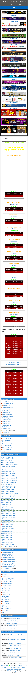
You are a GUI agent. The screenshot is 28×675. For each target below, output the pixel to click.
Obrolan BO (6, 432)
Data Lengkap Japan (8, 528)
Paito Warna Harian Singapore (10, 464)
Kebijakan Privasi (15, 667)
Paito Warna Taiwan (8, 519)
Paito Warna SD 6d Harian (9, 497)
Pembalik (4, 607)
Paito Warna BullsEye (8, 508)
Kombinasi (5, 598)
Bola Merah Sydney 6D (8, 498)
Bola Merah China (7, 526)
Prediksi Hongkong (7, 409)
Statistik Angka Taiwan (8, 559)
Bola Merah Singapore (8, 466)
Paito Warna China (7, 524)
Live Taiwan (20, 3)
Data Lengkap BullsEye (8, 506)
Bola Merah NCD (7, 537)
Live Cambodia (12, 3)
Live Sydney (4, 3)
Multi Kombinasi (6, 601)
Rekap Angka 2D (7, 580)
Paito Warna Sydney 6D (9, 495)
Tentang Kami (5, 667)
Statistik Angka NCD (8, 566)
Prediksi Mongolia (7, 425)
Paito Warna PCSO (7, 502)
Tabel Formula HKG (7, 468)
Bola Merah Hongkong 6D (9, 482)
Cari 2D (4, 612)
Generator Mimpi (7, 444)
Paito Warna (5, 574)
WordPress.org (11, 671)
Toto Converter (6, 589)
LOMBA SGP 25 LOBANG (16, 634)
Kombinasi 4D (6, 599)
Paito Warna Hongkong (8, 475)
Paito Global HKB (7, 539)
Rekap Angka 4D (7, 583)
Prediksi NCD (6, 428)
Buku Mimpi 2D (6, 445)
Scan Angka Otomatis (8, 578)
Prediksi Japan (6, 418)
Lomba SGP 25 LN (7, 401)
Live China (4, 4)
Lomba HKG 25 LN (7, 403)
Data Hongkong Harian (8, 473)
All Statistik (6, 568)
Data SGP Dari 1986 (8, 459)
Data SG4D (19, 4)
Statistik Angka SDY (7, 556)
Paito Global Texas (7, 542)
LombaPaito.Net (22, 665)
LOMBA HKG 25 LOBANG (16, 637)
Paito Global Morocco (8, 544)
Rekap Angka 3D (7, 581)
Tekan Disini (14, 204)
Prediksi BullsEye (7, 414)
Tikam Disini (14, 314)
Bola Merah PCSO (7, 504)
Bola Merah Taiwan (7, 520)
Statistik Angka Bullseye (9, 565)
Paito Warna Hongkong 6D (9, 478)
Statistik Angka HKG (8, 554)
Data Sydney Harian (8, 489)
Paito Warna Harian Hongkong (10, 477)
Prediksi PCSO (6, 412)
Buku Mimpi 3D (6, 449)
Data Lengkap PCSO (8, 500)
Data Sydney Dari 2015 (8, 488)
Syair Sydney (5, 442)
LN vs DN (4, 605)
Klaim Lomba (6, 405)
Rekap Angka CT (7, 585)
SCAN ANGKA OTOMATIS (14, 362)
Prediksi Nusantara (7, 427)
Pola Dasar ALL (6, 594)
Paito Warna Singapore (8, 462)
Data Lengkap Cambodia (9, 511)
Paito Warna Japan (7, 530)
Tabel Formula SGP (7, 457)
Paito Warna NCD (7, 535)
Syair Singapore (6, 438)
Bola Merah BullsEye (8, 509)
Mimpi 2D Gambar (7, 447)
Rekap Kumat (5, 587)
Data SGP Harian (7, 460)
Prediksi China (6, 423)
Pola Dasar (5, 592)
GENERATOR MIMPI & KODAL (14, 364)
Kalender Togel (6, 590)
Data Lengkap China (8, 522)
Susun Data (5, 610)
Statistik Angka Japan (8, 563)
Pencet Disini (14, 216)
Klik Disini (14, 228)
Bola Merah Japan (7, 531)
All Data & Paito (7, 546)
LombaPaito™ (5, 665)
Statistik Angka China (8, 557)
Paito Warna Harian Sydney (10, 493)
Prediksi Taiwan (6, 421)
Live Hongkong (23, 1)
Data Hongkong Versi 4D (9, 470)
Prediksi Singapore (7, 407)
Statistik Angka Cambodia (9, 561)
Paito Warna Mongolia (11, 628)
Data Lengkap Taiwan (8, 517)
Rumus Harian (6, 576)
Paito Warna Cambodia (8, 513)
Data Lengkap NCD (7, 533)
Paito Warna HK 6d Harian (9, 480)
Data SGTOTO (11, 4)
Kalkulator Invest (6, 608)
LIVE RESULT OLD (8, 139)
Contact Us (17, 669)
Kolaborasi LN (6, 603)
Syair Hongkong (6, 440)
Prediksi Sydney (6, 411)
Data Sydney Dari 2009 (9, 486)
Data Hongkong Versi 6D (9, 471)
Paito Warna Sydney (8, 491)
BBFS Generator (6, 596)
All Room (5, 430)
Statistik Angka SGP (7, 552)
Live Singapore (14, 1)
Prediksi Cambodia (7, 416)
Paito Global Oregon (8, 541)
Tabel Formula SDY (7, 484)
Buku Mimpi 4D (6, 451)
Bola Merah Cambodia (8, 515)
